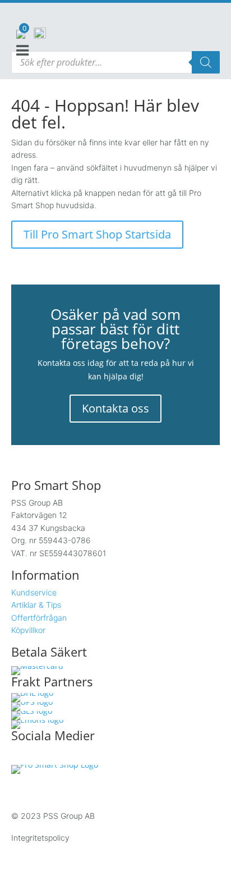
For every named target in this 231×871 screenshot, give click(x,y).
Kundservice (34, 592)
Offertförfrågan (39, 617)
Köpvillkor (28, 630)
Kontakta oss (115, 408)
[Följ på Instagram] (44, 756)
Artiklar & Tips (36, 604)
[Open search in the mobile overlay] (115, 62)
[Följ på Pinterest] (91, 756)
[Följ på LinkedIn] (67, 756)
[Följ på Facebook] (20, 756)
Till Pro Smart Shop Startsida (97, 234)
